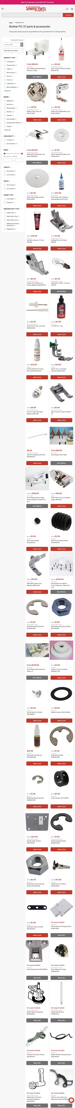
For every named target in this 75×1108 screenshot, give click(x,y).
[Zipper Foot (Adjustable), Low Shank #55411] (61, 102)
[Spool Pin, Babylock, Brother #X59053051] (37, 445)
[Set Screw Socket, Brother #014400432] (61, 531)
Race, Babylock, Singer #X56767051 (58, 970)
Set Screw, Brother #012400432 (33, 541)
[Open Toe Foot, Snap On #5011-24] (61, 402)
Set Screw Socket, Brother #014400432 (59, 541)
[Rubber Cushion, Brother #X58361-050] (61, 659)
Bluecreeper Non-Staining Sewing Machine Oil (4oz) (59, 198)
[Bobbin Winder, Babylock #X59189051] (37, 1002)
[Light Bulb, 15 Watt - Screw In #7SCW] (61, 273)
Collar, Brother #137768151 (60, 798)
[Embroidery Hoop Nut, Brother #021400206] (61, 617)
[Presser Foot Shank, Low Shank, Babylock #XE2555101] (37, 273)
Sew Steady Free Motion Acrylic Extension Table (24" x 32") (60, 585)
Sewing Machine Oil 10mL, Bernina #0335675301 (35, 370)
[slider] (4, 153)
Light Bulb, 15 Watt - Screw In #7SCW (60, 284)
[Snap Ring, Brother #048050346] (61, 745)
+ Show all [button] (7, 91)
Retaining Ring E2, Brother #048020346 (35, 799)
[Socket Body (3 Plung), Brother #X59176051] (61, 917)
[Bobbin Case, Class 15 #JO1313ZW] (37, 102)
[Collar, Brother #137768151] (61, 788)
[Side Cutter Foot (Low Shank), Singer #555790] (61, 488)
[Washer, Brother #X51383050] (61, 702)
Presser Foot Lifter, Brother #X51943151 (36, 1056)
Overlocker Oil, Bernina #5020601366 (34, 756)
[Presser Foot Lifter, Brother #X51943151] (37, 1045)
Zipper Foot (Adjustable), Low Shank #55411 (60, 112)
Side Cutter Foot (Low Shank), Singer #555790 (60, 499)
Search (69, 15)
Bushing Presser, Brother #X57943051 (35, 928)
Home (11, 22)
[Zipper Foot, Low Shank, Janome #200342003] (61, 359)
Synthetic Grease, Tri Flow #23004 (35, 241)
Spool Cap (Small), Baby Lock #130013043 (60, 155)
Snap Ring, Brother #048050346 (57, 756)
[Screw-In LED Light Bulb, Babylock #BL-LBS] (37, 402)
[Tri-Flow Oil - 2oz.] (61, 316)
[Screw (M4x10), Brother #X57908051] (37, 702)
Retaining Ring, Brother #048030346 (58, 842)
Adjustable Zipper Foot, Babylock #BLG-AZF (34, 584)
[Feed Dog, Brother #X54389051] (37, 960)
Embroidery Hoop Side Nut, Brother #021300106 (36, 885)
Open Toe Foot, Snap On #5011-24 (61, 413)
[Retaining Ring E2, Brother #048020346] (37, 788)
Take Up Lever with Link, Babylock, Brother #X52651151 (61, 1098)
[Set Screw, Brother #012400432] (37, 531)
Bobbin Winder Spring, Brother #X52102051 (61, 1056)
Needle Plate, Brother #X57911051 (34, 842)
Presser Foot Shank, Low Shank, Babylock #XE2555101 (36, 284)
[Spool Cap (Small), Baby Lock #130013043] (61, 144)
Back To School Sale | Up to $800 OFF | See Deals (37, 2)
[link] (9, 62)
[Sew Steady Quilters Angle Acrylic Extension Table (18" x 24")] (37, 488)
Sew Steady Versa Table (59, 455)
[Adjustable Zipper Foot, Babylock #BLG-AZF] (37, 574)
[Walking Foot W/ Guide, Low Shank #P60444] (37, 144)
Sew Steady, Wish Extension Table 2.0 (36, 670)
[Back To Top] (72, 1105)
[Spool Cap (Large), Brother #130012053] (37, 187)
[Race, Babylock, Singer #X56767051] (61, 960)
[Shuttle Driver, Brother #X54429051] (61, 874)
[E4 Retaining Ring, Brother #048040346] (37, 617)
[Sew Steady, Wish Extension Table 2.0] (37, 659)
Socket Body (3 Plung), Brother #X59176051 (61, 927)
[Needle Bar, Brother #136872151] (61, 1002)
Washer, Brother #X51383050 (60, 712)
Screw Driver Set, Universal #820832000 (36, 327)
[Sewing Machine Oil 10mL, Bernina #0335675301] (37, 359)
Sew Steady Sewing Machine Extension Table (36, 69)
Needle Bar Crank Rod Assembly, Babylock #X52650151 (34, 1099)
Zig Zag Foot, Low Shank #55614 (59, 241)
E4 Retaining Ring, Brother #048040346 (35, 627)
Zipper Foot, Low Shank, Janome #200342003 (59, 370)
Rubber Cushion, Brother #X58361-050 (59, 670)
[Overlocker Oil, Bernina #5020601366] (37, 745)
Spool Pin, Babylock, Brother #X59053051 (36, 456)
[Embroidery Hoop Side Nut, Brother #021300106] (37, 874)
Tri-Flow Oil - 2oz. (57, 326)
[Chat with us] (67, 9)
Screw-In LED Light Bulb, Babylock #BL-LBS (35, 413)
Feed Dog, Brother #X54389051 (37, 969)
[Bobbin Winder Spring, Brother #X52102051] (61, 1045)
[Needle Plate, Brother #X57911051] (37, 831)
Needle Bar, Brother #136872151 (57, 1013)
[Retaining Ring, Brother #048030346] (61, 831)
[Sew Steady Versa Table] (61, 445)
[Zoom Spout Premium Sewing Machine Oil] (61, 59)
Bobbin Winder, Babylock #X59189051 (35, 1013)
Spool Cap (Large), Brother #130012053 (35, 198)
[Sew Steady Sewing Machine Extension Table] (37, 59)
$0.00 (8, 156)
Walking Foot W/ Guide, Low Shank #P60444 (36, 155)
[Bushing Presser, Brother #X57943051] (37, 917)
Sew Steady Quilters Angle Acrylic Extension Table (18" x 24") (36, 500)
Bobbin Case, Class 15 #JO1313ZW (34, 112)
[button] (3, 9)
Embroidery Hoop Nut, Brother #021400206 (61, 627)
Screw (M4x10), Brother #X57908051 (34, 713)
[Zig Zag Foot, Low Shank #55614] (61, 230)
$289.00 (14, 156)
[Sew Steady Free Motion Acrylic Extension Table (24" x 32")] (61, 574)
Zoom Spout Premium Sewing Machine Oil (60, 69)
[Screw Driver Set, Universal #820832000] (37, 316)
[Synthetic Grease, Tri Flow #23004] (37, 230)
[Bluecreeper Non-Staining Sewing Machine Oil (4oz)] (61, 187)
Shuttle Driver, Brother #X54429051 (58, 885)
